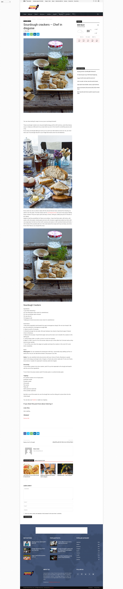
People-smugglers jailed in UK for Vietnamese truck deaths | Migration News (65, 550)
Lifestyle (29, 19)
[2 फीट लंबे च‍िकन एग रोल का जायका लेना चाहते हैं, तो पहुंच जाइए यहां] (31, 469)
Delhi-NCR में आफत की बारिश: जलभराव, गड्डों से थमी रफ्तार (88, 84)
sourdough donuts (52, 212)
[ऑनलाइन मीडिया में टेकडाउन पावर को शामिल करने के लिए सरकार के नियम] (53, 543)
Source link (26, 418)
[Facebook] (93, 1)
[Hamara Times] (33, 7)
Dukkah (34, 400)
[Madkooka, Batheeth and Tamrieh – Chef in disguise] (48, 469)
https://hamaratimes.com (38, 450)
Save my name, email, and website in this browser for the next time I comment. (43, 513)
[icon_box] (76, 1)
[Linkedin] (34, 34)
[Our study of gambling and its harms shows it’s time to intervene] (53, 557)
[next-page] (27, 480)
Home (24, 19)
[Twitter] (97, 1)
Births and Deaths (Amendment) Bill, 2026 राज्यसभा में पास (88, 88)
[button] (98, 14)
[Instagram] (95, 1)
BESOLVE (51, 587)
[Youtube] (99, 1)
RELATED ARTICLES (28, 460)
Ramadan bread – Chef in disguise (65, 475)
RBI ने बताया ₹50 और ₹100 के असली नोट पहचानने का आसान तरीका (88, 92)
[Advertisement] (73, 7)
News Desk (27, 31)
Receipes (34, 19)
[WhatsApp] (31, 34)
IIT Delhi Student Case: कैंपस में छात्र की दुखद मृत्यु (87, 74)
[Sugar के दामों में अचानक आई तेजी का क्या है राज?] (27, 557)
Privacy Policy (97, 587)
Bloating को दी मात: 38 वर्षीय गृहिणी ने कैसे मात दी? (86, 71)
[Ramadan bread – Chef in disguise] (65, 469)
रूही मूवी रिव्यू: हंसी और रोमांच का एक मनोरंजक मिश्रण (63, 442)
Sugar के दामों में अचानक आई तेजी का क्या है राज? (86, 78)
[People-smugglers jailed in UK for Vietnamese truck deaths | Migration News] (53, 550)
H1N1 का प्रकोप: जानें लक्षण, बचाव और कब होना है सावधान (87, 81)
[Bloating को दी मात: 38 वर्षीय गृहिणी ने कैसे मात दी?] (27, 543)
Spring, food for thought (29, 442)
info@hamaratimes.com (54, 582)
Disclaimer (90, 587)
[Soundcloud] (85, 574)
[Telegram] (38, 34)
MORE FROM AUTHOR (40, 460)
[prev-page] (24, 480)
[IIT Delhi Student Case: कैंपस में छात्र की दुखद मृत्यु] (27, 550)
